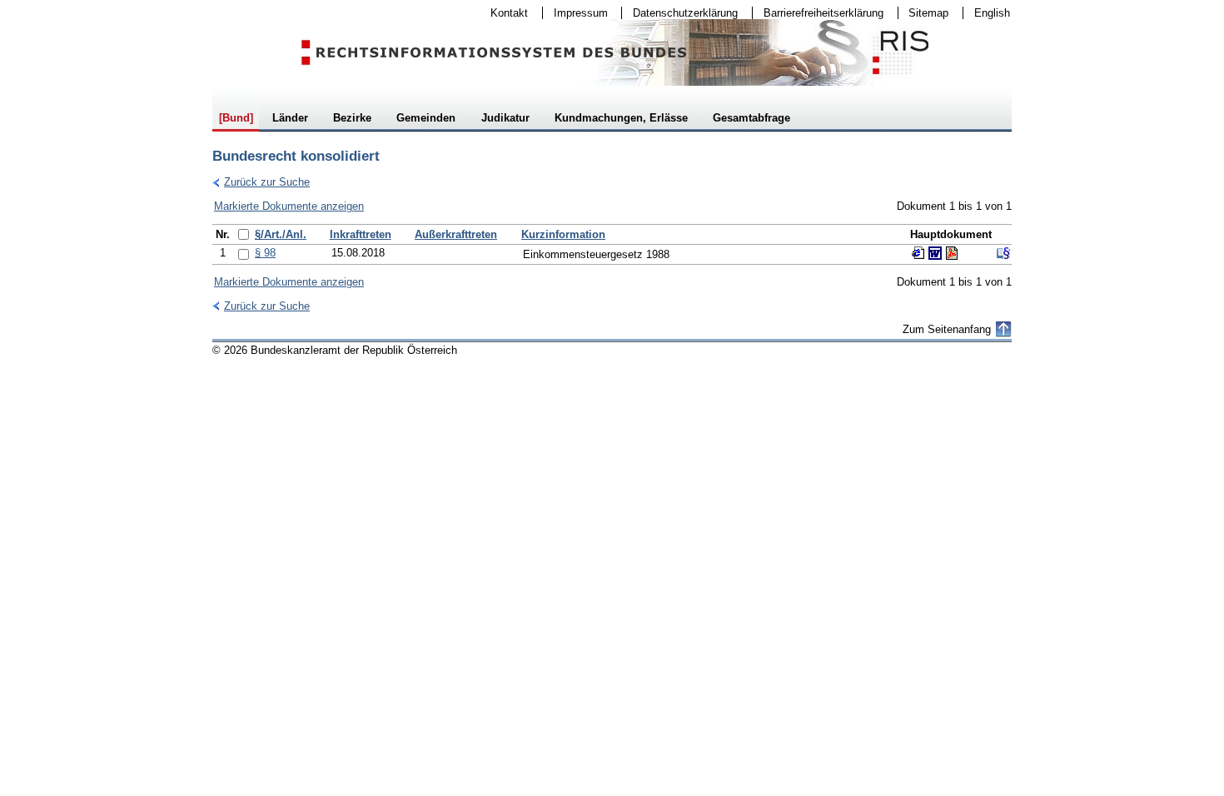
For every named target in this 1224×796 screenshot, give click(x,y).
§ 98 (265, 252)
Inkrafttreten (360, 234)
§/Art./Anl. (280, 234)
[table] (612, 244)
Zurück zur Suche (261, 182)
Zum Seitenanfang (947, 329)
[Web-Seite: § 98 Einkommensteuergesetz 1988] (918, 253)
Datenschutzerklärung (680, 13)
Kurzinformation (563, 234)
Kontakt (504, 13)
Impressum (575, 13)
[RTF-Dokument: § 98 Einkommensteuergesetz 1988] (935, 253)
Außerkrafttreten (456, 234)
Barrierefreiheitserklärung (818, 13)
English (992, 13)
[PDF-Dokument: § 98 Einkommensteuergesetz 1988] (951, 253)
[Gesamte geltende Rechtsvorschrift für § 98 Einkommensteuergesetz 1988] (1003, 253)
